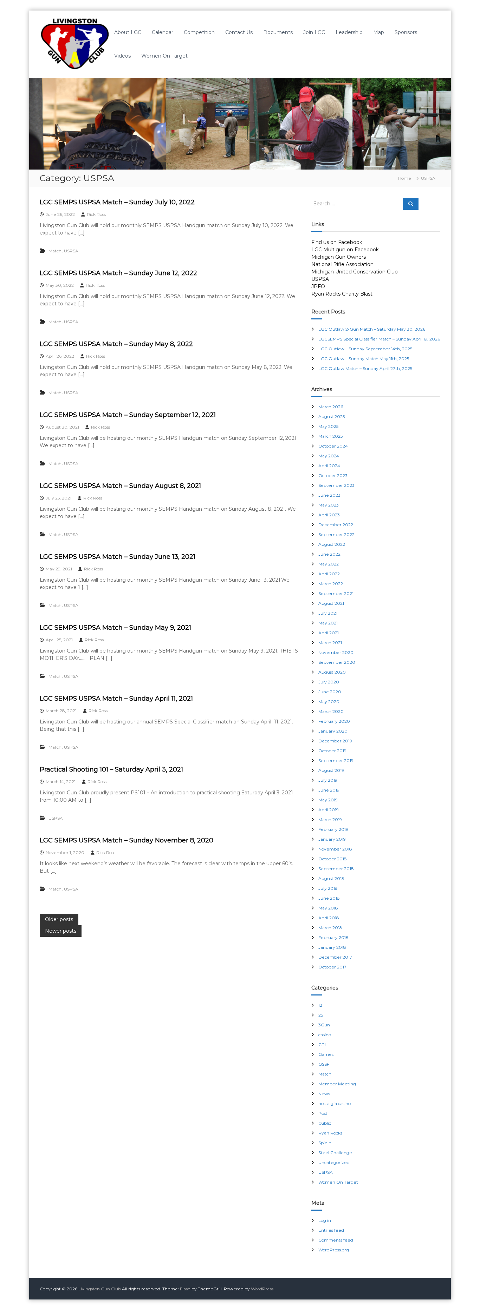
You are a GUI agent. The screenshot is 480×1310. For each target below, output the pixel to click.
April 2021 (328, 632)
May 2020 (328, 701)
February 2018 (333, 937)
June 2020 (329, 691)
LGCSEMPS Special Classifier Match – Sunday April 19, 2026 (379, 339)
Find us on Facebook (336, 242)
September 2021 (335, 593)
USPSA (71, 250)
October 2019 (332, 750)
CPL (322, 1044)
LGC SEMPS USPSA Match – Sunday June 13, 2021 (117, 557)
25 (320, 1015)
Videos (122, 56)
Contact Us (239, 32)
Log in (324, 1220)
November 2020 (335, 652)
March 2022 (330, 583)
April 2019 (328, 809)
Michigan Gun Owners (338, 257)
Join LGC (314, 32)
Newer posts (60, 931)
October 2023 (333, 475)
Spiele (324, 1142)
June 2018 (329, 898)
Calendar (162, 32)
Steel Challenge (335, 1152)
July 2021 (327, 613)
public (324, 1123)
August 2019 (331, 770)
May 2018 (328, 908)
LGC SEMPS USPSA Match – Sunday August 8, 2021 (120, 486)
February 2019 (333, 829)
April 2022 (329, 573)
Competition (199, 32)
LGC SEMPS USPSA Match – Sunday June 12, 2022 (118, 273)
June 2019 (328, 790)
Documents (278, 32)
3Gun (324, 1024)
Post (322, 1113)
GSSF (323, 1064)
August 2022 (331, 544)
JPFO (318, 286)
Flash (185, 1288)
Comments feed (335, 1240)
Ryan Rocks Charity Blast (341, 294)
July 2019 (327, 780)
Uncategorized (334, 1162)
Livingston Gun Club (99, 1288)
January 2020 (333, 731)
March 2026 (330, 406)
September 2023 (336, 485)
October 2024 (333, 446)
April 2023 (329, 514)
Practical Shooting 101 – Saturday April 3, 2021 (111, 769)
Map (378, 32)
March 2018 (330, 927)
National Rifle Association (342, 264)
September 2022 (336, 534)
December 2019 (335, 740)
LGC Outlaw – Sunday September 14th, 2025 (365, 348)
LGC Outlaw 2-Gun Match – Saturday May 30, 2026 (371, 329)
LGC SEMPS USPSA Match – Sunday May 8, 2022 (116, 344)
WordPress (262, 1288)
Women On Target (164, 56)
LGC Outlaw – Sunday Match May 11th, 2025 (363, 358)
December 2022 (335, 524)
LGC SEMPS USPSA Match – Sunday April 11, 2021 (116, 698)
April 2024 (329, 465)
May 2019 (328, 799)
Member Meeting (337, 1083)
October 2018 (332, 858)
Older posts (59, 919)
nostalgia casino (334, 1103)
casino (324, 1034)
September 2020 (336, 662)
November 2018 (335, 849)
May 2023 (328, 505)
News (324, 1093)
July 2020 (328, 681)
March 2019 (330, 819)
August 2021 (331, 603)
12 (320, 1005)
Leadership (349, 32)
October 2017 (332, 967)
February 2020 (334, 721)
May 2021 (328, 623)
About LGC (127, 32)
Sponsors (406, 32)
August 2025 (331, 416)
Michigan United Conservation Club (354, 272)
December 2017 (335, 957)
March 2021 (330, 642)
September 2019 (335, 760)
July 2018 (328, 888)
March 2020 (331, 711)
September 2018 (336, 868)
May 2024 (328, 455)
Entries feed (331, 1230)
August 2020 (332, 672)
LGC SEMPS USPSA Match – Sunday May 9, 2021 (115, 627)
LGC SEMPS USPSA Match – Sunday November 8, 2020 (126, 840)
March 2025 (330, 436)
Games (325, 1054)
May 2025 (328, 426)
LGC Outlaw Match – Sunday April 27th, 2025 (365, 368)
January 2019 (332, 839)
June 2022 (329, 554)
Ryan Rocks (330, 1133)
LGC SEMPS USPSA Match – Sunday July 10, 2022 (117, 202)
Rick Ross (96, 214)
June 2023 (329, 495)
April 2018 (328, 917)
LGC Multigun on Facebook (345, 249)
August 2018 (331, 878)
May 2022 (328, 564)
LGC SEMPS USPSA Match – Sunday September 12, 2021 (128, 415)
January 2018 (332, 947)
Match (54, 250)
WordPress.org (333, 1249)
